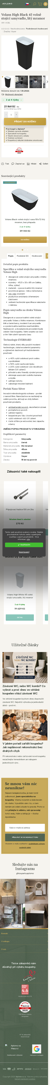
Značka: (10, 31)
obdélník (25, 453)
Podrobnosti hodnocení (37, 28)
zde (28, 539)
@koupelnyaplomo (25, 873)
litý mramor (27, 446)
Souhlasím (25, 545)
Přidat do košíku (25, 121)
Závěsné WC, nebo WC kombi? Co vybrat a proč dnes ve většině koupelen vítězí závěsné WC (24, 689)
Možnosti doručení (14, 94)
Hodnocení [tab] (37, 256)
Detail (20, 617)
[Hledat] (34, 4)
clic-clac (12, 294)
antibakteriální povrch (18, 407)
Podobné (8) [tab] (23, 256)
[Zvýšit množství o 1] (16, 115)
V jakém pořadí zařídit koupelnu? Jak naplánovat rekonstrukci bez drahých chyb (23, 747)
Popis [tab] (10, 256)
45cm (24, 449)
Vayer (24, 456)
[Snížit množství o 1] (6, 115)
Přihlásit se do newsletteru (25, 837)
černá (24, 442)
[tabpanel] (25, 213)
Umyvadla (26, 439)
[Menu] (45, 4)
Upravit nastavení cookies (25, 1079)
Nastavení (24, 552)
